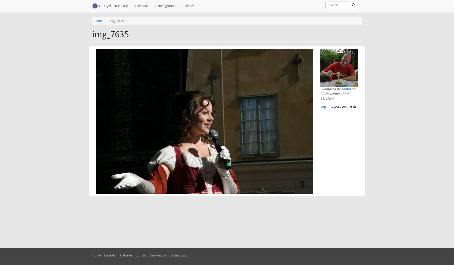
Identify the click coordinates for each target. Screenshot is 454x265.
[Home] (95, 6)
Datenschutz (178, 255)
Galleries (188, 6)
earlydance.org (113, 5)
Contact (141, 255)
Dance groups (165, 6)
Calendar (141, 6)
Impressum (158, 255)
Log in (324, 106)
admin (346, 89)
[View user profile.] (339, 68)
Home (100, 21)
